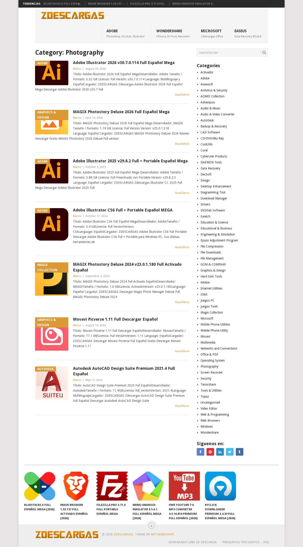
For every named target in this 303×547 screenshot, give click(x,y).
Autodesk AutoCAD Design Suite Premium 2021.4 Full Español (124, 371)
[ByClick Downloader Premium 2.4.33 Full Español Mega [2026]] (220, 486)
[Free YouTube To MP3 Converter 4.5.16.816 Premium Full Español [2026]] (184, 486)
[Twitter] (230, 452)
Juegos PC (207, 300)
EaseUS (247, 33)
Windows (207, 426)
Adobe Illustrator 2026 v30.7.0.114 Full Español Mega (124, 62)
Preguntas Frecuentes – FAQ (245, 542)
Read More (182, 94)
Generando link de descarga (193, 542)
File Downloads (211, 252)
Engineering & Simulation (218, 234)
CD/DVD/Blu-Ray (212, 138)
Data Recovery (210, 168)
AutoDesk (207, 120)
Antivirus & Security (214, 90)
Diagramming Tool (213, 192)
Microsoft (212, 33)
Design (205, 180)
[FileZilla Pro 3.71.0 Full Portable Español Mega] (112, 486)
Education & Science (214, 222)
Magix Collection (212, 312)
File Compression (212, 246)
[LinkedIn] (220, 452)
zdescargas (123, 534)
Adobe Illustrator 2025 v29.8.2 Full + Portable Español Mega (130, 161)
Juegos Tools (209, 306)
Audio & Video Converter (217, 114)
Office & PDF (209, 354)
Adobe (125, 33)
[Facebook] (200, 452)
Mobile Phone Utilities (215, 324)
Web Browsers (210, 420)
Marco (77, 68)
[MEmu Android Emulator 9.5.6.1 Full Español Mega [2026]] (148, 486)
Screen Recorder (212, 372)
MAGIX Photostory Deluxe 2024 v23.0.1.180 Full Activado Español (127, 267)
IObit (204, 294)
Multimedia (208, 342)
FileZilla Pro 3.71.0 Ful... (148, 3)
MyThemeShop (162, 534)
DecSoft (206, 174)
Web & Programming (215, 414)
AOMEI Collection (212, 96)
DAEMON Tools (211, 162)
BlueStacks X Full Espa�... (63, 3)
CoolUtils (206, 144)
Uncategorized (210, 402)
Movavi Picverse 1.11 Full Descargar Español (115, 319)
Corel (204, 150)
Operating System (213, 360)
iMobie (205, 282)
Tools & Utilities (211, 390)
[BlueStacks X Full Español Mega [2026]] (39, 486)
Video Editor (209, 408)
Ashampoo (208, 102)
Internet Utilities (211, 288)
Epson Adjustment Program (219, 240)
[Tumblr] (239, 452)
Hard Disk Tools (211, 276)
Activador (207, 72)
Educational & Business (216, 228)
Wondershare (172, 33)
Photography (209, 366)
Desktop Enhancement (216, 186)
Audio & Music (210, 108)
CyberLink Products (214, 156)
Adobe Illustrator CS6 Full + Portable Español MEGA (123, 210)
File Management (212, 258)
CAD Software (210, 132)
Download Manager (214, 198)
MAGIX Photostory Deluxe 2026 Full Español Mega (121, 111)
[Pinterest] (210, 452)
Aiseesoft (207, 84)
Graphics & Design (213, 270)
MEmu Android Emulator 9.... (193, 3)
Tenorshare (208, 384)
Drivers (205, 204)
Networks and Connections (219, 348)
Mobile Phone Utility (214, 330)
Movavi (205, 336)
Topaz (205, 396)
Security (206, 378)
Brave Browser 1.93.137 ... (106, 3)
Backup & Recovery (214, 126)
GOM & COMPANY (213, 264)
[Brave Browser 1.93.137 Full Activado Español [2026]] (75, 486)
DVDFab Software (213, 210)
